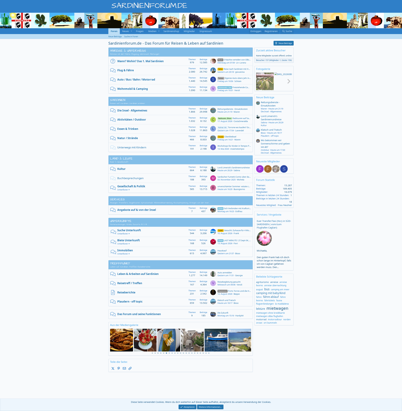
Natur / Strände (127, 138)
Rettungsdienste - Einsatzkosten (232, 109)
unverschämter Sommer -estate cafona (235, 186)
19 (203, 353)
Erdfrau (238, 211)
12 (183, 353)
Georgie (239, 275)
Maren (237, 111)
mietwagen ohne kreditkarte (270, 312)
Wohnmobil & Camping (132, 89)
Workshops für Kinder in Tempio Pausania (236, 145)
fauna (279, 300)
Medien (152, 31)
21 (208, 353)
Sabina (237, 170)
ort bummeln (270, 322)
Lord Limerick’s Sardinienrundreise (233, 167)
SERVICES (117, 199)
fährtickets (269, 300)
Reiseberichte (126, 292)
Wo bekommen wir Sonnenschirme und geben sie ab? (275, 143)
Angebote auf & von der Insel (136, 210)
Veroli (237, 90)
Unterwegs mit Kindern (131, 147)
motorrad (261, 319)
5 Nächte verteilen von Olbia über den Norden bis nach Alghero (250, 59)
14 (189, 353)
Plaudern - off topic (130, 301)
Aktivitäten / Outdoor (131, 119)
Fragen (140, 31)
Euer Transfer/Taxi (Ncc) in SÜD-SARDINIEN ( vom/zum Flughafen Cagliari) (274, 224)
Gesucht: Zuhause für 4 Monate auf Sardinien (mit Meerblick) (249, 230)
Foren (114, 31)
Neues (125, 31)
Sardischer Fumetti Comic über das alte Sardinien (240, 176)
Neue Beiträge (115, 36)
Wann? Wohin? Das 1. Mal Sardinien (140, 61)
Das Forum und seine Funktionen (139, 314)
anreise (274, 282)
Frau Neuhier (285, 205)
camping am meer (280, 289)
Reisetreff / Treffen (129, 283)
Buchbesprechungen (130, 178)
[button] (131, 31)
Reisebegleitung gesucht (229, 281)
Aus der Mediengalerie (124, 325)
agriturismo (262, 282)
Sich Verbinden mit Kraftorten (235, 208)
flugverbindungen (265, 303)
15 (192, 353)
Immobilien (125, 250)
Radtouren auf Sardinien (236, 118)
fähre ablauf (271, 297)
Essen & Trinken (127, 129)
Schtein (237, 81)
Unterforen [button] (122, 189)
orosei (259, 322)
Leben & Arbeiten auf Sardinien (138, 274)
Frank (236, 233)
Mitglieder (189, 31)
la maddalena (282, 303)
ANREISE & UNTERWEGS (128, 51)
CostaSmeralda (241, 121)
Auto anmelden (224, 272)
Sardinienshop (171, 31)
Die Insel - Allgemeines (132, 110)
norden (287, 319)
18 (200, 353)
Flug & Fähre (125, 70)
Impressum (206, 31)
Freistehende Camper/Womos (239, 87)
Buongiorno (239, 189)
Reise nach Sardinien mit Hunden (236, 69)
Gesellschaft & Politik (131, 186)
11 (180, 353)
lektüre (260, 309)
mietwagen (277, 308)
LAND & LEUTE (121, 158)
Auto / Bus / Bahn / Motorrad (136, 79)
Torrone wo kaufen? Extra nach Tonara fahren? (244, 127)
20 (206, 353)
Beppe (237, 293)
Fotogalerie (263, 69)
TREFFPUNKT (120, 263)
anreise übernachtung (275, 285)
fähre (259, 297)
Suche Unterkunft (129, 230)
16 (194, 353)
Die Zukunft (222, 312)
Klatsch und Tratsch (226, 300)
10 (177, 353)
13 (186, 353)
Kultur (121, 169)
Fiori (236, 243)
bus (266, 289)
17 (197, 353)
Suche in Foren (131, 36)
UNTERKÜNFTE (120, 221)
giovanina (239, 71)
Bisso (237, 253)
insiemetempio (237, 148)
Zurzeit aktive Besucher (271, 50)
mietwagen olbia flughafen (269, 316)
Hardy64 (239, 315)
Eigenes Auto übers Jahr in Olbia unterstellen (242, 78)
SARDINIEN (117, 100)
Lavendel (239, 130)
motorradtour (275, 319)
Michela (240, 179)
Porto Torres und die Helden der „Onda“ (241, 290)
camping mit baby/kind (270, 293)
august (259, 289)
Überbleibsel (227, 136)
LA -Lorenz (241, 62)
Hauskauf (221, 250)
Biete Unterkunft (128, 240)
